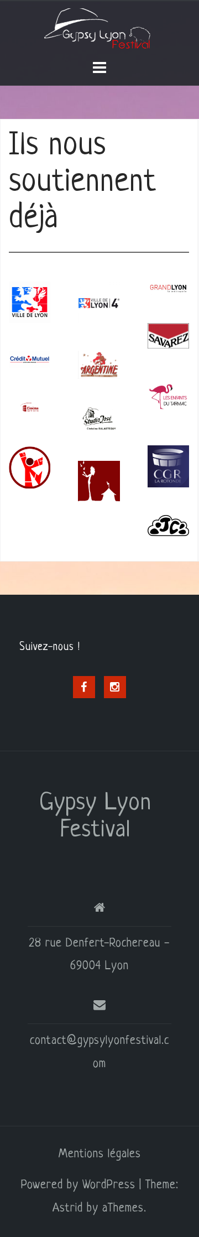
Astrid (68, 1208)
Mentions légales (100, 1154)
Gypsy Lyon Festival (95, 817)
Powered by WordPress (78, 1185)
